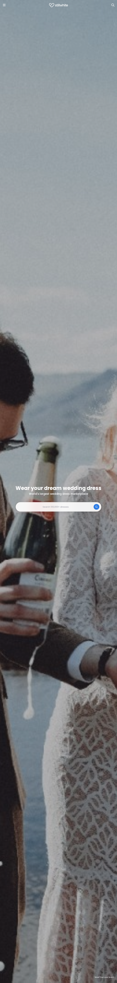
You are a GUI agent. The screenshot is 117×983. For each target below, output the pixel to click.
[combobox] (58, 506)
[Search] (113, 5)
